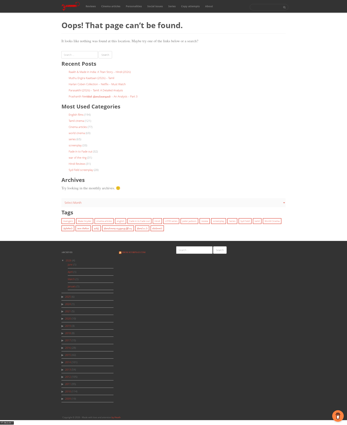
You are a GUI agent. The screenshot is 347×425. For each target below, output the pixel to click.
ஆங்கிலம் (67, 228)
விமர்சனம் (157, 228)
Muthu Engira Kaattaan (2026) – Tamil (91, 78)
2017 (68, 340)
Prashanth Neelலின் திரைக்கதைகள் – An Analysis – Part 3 (103, 96)
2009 (68, 398)
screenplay (75, 145)
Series (172, 6)
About (209, 6)
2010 (68, 391)
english (120, 221)
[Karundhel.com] (70, 6)
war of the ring (78, 157)
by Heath (116, 417)
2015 (68, 355)
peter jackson (189, 221)
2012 (68, 376)
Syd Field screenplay (81, 170)
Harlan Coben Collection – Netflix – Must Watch (97, 84)
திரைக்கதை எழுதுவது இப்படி (118, 228)
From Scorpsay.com (133, 252)
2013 (68, 369)
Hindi (157, 221)
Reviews (91, 6)
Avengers (68, 221)
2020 (68, 318)
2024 (68, 304)
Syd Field (245, 221)
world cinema (77, 133)
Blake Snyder (84, 221)
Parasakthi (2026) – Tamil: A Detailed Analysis (96, 90)
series (72, 139)
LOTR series (171, 221)
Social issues (155, 6)
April (70, 272)
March (71, 279)
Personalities (134, 6)
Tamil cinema (76, 121)
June (70, 264)
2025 (68, 296)
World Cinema (272, 221)
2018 (68, 333)
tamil (257, 221)
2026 (68, 260)
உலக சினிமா (83, 228)
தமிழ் (96, 228)
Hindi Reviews (77, 163)
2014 (68, 362)
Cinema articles (110, 6)
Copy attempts (190, 6)
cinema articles (104, 221)
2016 (68, 347)
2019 (68, 326)
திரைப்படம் (142, 228)
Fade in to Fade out (80, 151)
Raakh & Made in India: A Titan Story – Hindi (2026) (100, 72)
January (72, 286)
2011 (68, 384)
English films (76, 114)
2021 (68, 311)
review (204, 221)
